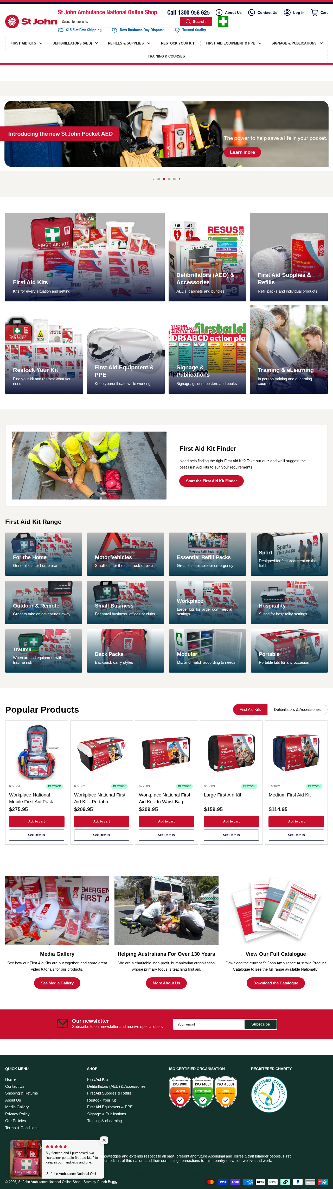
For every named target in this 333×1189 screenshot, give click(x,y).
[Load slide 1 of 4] (158, 179)
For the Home (30, 557)
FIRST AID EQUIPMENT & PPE (230, 43)
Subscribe (260, 1024)
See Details (36, 835)
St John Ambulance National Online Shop (49, 1182)
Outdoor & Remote (36, 606)
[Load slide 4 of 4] (174, 179)
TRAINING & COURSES (166, 56)
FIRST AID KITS (23, 43)
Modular (187, 654)
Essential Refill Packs (204, 557)
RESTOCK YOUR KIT (178, 43)
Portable (269, 654)
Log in (299, 12)
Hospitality (272, 606)
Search (199, 21)
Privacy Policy (17, 1114)
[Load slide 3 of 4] (169, 179)
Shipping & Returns (21, 1093)
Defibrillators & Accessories (297, 709)
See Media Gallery (57, 983)
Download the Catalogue (275, 983)
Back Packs (109, 654)
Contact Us (267, 12)
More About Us (166, 983)
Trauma (22, 649)
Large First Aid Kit (222, 795)
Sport (265, 552)
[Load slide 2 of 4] (163, 179)
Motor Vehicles (113, 557)
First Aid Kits (30, 282)
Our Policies (15, 1120)
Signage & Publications (106, 1114)
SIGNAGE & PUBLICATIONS (294, 43)
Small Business (114, 606)
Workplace (190, 601)
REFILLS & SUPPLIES (126, 43)
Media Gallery (17, 1107)
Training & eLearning (286, 370)
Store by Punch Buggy (101, 1182)
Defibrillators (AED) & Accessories (116, 1086)
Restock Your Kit (35, 370)
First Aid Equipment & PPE (110, 1107)
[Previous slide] (153, 179)
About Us (233, 12)
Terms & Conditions (22, 1127)
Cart (323, 13)
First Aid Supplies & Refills (109, 1093)
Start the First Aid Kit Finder (211, 481)
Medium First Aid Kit (290, 795)
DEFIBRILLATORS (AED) (72, 43)
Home (10, 1079)
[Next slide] (179, 179)
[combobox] (135, 21)
